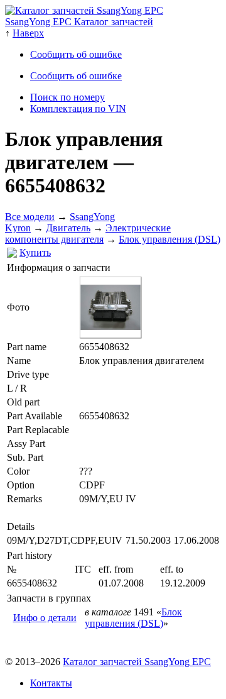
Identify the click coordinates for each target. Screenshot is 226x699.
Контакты (51, 683)
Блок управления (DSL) (169, 239)
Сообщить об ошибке (76, 54)
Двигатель (68, 228)
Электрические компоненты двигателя (88, 234)
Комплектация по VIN (78, 108)
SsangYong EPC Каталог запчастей (79, 21)
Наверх (28, 33)
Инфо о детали (45, 617)
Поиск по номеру (67, 97)
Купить (35, 252)
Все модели (30, 216)
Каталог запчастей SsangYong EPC (137, 661)
